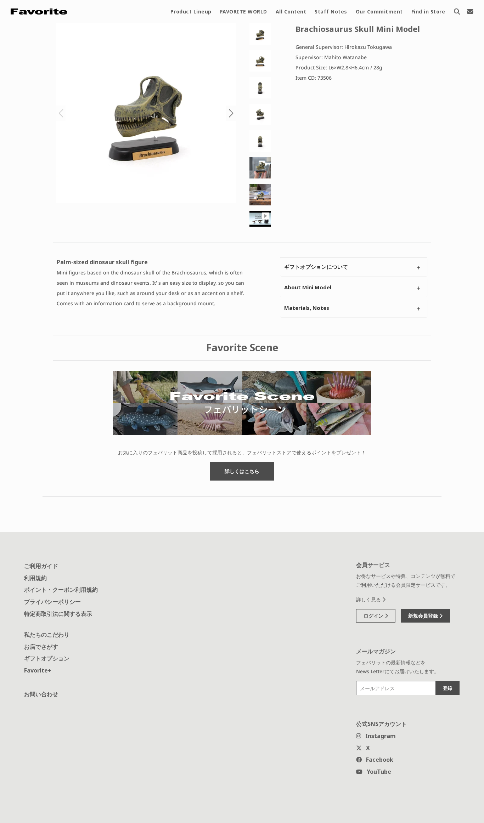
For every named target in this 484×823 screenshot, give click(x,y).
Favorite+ (37, 670)
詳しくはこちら (242, 471)
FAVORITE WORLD (243, 11)
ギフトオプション (46, 658)
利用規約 (35, 578)
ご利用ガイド (41, 566)
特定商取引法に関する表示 (58, 614)
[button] (231, 113)
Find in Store (428, 11)
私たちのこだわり (46, 634)
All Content (291, 11)
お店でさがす (41, 647)
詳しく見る (369, 599)
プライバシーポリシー (52, 602)
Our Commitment (379, 11)
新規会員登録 (423, 615)
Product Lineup (191, 11)
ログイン (374, 615)
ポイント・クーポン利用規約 (61, 590)
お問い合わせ (41, 694)
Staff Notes (331, 11)
